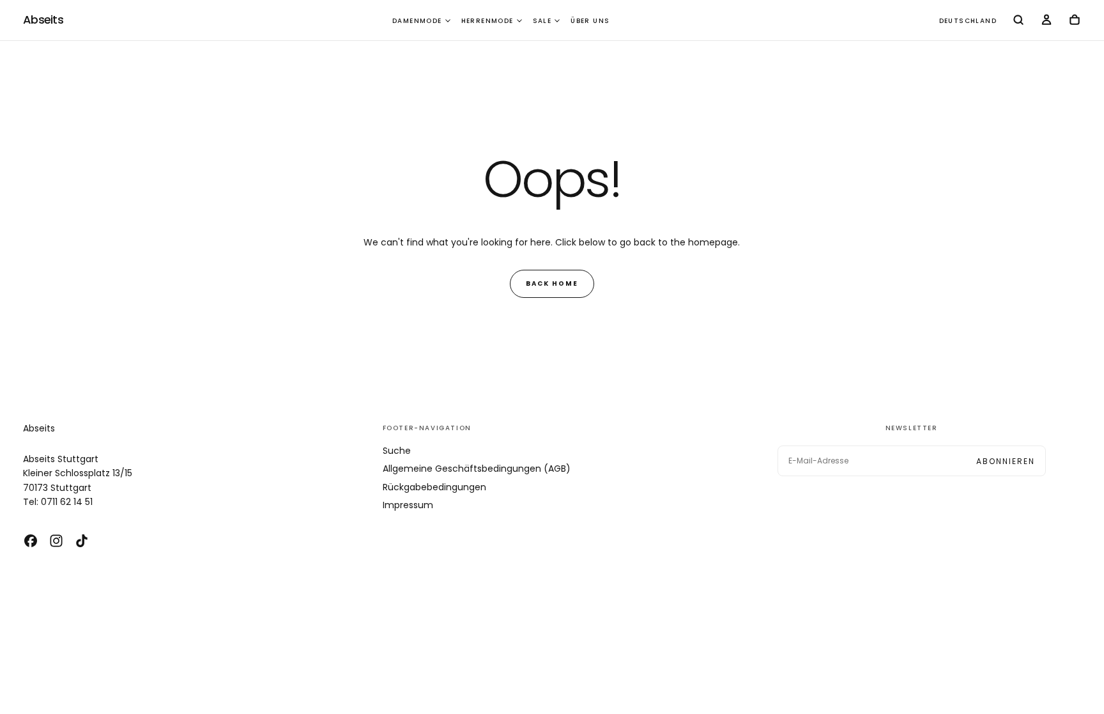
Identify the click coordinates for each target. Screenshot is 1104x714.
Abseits (39, 428)
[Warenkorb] (1074, 21)
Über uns (590, 21)
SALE (542, 21)
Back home (552, 283)
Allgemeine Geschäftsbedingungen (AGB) (477, 468)
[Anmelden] (1046, 21)
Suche (397, 450)
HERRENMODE (487, 21)
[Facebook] (30, 540)
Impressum (408, 505)
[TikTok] (81, 540)
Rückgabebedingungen (434, 487)
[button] (968, 21)
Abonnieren (1005, 461)
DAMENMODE (417, 21)
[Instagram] (56, 540)
